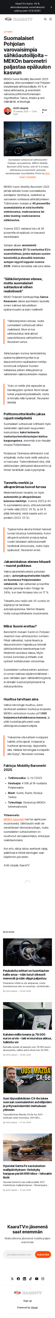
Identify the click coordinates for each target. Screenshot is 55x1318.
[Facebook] (18, 1278)
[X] (12, 1278)
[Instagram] (42, 1278)
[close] (51, 7)
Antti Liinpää (20, 108)
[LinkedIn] (24, 1278)
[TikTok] (30, 1278)
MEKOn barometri (14, 819)
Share (44, 111)
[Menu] (50, 19)
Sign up (27, 1300)
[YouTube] (36, 1278)
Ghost (34, 1307)
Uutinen (8, 32)
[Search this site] (45, 19)
